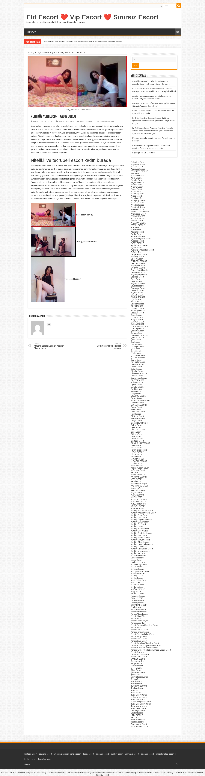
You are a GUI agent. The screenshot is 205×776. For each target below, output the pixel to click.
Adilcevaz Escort (138, 169)
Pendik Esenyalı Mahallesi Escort (144, 625)
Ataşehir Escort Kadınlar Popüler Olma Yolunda (49, 346)
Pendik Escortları (138, 623)
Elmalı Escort (136, 391)
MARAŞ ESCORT (138, 576)
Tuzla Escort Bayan (139, 695)
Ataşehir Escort (137, 232)
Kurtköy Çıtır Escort (139, 517)
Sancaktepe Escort (138, 661)
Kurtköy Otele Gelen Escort (142, 544)
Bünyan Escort (137, 319)
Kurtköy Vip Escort (138, 553)
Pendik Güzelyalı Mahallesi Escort (145, 643)
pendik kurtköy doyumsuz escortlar (146, 645)
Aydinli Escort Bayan (46, 52)
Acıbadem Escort (138, 162)
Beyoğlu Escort (137, 286)
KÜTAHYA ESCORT (138, 555)
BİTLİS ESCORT (137, 301)
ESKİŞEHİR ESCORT (139, 405)
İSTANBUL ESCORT (139, 461)
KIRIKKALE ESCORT (139, 499)
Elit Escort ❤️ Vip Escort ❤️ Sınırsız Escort (92, 17)
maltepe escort (30, 754)
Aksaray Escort (137, 187)
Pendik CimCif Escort (139, 616)
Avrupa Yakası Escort (139, 236)
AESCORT (135, 173)
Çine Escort (135, 349)
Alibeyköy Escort (138, 200)
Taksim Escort (137, 684)
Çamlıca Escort (137, 333)
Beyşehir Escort (137, 290)
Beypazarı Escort (138, 288)
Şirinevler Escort (138, 672)
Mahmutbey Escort (139, 564)
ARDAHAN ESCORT (139, 223)
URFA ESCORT (137, 715)
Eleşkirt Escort (137, 389)
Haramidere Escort (139, 450)
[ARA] (178, 5)
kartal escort (88, 754)
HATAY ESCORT (137, 452)
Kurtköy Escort (137, 526)
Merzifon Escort (137, 585)
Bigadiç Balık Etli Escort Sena (144, 153)
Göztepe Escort (137, 441)
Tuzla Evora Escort (138, 699)
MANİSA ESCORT (138, 573)
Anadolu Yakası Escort (140, 212)
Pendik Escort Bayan (139, 621)
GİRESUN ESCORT (138, 430)
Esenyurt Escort (137, 403)
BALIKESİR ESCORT (139, 261)
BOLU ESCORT (137, 306)
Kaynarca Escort (137, 488)
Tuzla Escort (136, 692)
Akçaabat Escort (138, 182)
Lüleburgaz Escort (138, 562)
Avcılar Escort (136, 234)
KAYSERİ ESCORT (138, 490)
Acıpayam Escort (138, 164)
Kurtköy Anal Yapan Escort (142, 510)
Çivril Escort (136, 353)
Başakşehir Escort (138, 265)
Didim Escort (136, 369)
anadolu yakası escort (165, 754)
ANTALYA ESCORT (138, 218)
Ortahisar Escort (138, 600)
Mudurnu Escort (137, 587)
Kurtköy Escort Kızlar (139, 531)
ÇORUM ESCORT (138, 355)
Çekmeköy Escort (138, 344)
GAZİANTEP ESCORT (139, 423)
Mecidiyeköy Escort (139, 580)
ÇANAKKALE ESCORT (139, 335)
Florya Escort (136, 421)
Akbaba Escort (137, 180)
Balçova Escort (137, 259)
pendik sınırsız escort (140, 654)
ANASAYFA (31, 32)
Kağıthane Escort (138, 470)
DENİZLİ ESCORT (138, 362)
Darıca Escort (136, 360)
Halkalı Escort (136, 448)
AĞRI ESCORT (137, 178)
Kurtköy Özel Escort (139, 546)
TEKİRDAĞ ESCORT (139, 686)
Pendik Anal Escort (138, 612)
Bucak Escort (136, 315)
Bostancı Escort (137, 308)
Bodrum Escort (137, 304)
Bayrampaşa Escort (139, 274)
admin (35, 121)
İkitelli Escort (136, 457)
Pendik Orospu (137, 652)
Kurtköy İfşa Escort (139, 535)
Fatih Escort (136, 414)
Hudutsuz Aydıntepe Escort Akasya (108, 346)
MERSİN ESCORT (138, 582)
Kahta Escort (136, 472)
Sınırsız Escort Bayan (139, 677)
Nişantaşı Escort (138, 596)
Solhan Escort (136, 679)
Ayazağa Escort (137, 241)
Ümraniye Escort (138, 710)
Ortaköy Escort (137, 603)
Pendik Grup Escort (139, 641)
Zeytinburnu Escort (139, 724)
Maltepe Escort (137, 569)
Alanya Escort (136, 191)
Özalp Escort (136, 607)
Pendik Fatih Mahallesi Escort (143, 634)
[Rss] (161, 6)
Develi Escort (136, 367)
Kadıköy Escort (137, 465)
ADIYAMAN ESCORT (139, 171)
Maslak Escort (137, 578)
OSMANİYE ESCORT (139, 605)
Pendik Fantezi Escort (140, 632)
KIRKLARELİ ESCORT (139, 501)
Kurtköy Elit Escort (138, 524)
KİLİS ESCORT (136, 497)
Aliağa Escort (136, 196)
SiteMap (27, 764)
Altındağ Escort (137, 205)
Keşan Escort (136, 492)
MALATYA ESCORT (138, 567)
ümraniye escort (61, 754)
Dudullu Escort (137, 376)
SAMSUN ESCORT (138, 659)
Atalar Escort (136, 229)
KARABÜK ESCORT (138, 474)
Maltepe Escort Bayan (140, 571)
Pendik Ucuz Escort (139, 657)
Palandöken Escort (139, 609)
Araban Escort (137, 221)
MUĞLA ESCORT (138, 589)
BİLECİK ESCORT (138, 295)
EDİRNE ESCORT (137, 382)
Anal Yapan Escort (138, 214)
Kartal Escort (136, 481)
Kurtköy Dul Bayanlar (140, 522)
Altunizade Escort (138, 207)
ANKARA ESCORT (138, 216)
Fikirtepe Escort (137, 416)
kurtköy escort (30, 759)
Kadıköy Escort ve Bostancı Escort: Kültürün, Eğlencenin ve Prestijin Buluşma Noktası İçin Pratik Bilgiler (153, 121)
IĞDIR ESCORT (137, 454)
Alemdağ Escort (137, 194)
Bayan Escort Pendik (139, 270)
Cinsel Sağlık (136, 351)
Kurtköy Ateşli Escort (139, 515)
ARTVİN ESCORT (138, 225)
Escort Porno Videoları (140, 400)
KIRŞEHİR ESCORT (138, 504)
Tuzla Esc (135, 690)
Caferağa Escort (138, 328)
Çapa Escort (136, 340)
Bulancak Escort (137, 317)
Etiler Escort (136, 409)
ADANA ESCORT (138, 167)
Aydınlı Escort (136, 247)
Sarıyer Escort (137, 663)
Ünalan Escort (137, 713)
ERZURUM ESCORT (139, 396)
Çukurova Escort (138, 358)
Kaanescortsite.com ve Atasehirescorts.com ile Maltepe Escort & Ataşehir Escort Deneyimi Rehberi (82, 41)
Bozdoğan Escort (138, 310)
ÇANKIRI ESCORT (138, 337)
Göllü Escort (136, 436)
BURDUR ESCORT (138, 322)
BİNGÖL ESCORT (138, 297)
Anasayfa (32, 52)
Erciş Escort (136, 394)
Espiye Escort (136, 407)
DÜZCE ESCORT (137, 380)
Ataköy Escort (136, 227)
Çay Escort (135, 342)
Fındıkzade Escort (138, 418)
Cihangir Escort (137, 346)
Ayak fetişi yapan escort (141, 238)
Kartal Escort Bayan (139, 483)
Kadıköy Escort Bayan (140, 468)
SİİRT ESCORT (137, 668)
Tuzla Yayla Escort (138, 708)
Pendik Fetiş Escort (139, 636)
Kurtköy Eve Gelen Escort (141, 533)
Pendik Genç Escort (139, 639)
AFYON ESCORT (137, 176)
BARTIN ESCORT (138, 263)
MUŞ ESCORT (137, 591)
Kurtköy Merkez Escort (140, 537)
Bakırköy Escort (137, 256)
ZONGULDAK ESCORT (140, 726)
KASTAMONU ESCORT (140, 486)
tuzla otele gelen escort (141, 701)
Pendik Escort (136, 618)
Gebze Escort (136, 425)
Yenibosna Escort (138, 719)
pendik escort (75, 754)
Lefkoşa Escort (137, 558)
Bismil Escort (136, 299)
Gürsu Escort (136, 445)
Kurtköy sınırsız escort (140, 551)
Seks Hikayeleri (137, 666)
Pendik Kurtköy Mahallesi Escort (144, 648)
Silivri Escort (136, 670)
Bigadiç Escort (137, 292)
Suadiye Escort (137, 681)
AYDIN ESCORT (137, 243)
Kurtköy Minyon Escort (140, 540)
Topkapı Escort (137, 688)
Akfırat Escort (136, 185)
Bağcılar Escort (137, 252)
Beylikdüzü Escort (138, 283)
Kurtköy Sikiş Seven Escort (142, 549)
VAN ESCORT (136, 717)
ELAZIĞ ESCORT (138, 387)
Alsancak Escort (137, 203)
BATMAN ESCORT (138, 268)
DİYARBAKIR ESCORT (140, 373)
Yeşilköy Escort (137, 722)
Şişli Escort (135, 675)
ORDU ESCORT (137, 598)
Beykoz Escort (137, 281)
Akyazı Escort (136, 189)
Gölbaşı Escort (137, 434)
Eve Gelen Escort (138, 412)
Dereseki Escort (137, 364)
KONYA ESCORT (137, 508)
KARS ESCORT (137, 479)
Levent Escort (136, 560)
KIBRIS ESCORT (137, 495)
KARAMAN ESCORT (139, 477)
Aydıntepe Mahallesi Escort (142, 250)
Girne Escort (136, 432)
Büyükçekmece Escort (140, 326)
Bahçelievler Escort (139, 254)
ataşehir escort (45, 754)
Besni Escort (136, 279)
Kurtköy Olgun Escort (140, 542)
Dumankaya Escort (139, 378)
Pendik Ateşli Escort (139, 614)
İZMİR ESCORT (137, 463)
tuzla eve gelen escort (140, 697)
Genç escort (136, 427)
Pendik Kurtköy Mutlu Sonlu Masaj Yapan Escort (151, 650)
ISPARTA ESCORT (138, 459)
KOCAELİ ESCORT (138, 506)
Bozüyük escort (137, 313)
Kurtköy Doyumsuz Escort (141, 519)
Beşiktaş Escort (137, 277)
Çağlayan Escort (137, 331)
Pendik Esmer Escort (139, 630)
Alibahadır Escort (138, 198)
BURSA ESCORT (137, 324)
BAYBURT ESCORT (138, 272)
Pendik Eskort (136, 627)
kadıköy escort (117, 754)
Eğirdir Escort (136, 385)
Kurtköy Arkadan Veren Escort (143, 513)
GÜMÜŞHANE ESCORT (140, 443)
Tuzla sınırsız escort (139, 706)
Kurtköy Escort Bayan (140, 528)
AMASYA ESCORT (138, 209)
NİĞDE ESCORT (137, 594)
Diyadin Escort (137, 371)
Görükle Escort (137, 439)
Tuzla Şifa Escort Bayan (141, 704)
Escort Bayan (136, 398)
